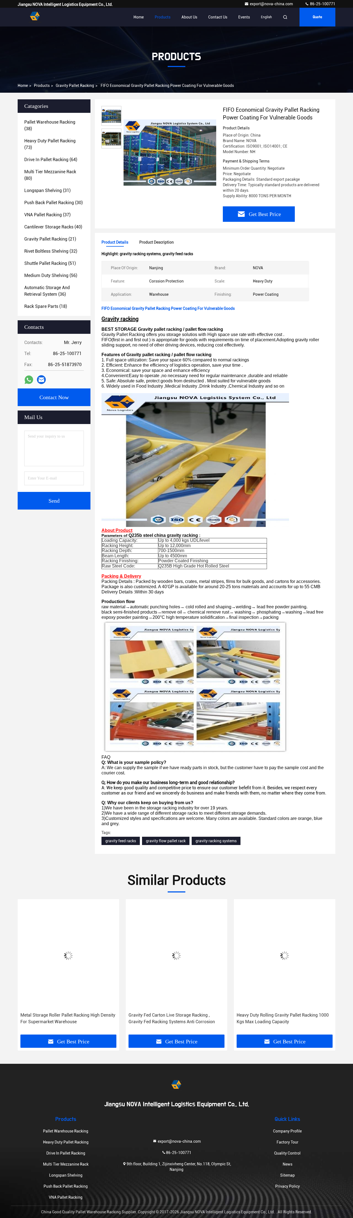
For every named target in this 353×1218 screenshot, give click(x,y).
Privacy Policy (287, 1186)
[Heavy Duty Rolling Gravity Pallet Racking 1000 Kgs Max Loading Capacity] (176, 956)
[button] (28, 969)
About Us (189, 17)
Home (138, 17)
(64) (50, 159)
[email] (41, 379)
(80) (50, 175)
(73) (50, 144)
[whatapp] (28, 379)
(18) (45, 306)
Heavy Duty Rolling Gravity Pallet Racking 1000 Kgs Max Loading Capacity (175, 1018)
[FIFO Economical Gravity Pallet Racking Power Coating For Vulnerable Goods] (170, 152)
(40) (53, 227)
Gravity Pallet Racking (75, 85)
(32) (50, 251)
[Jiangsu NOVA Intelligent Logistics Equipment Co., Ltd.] (35, 17)
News (287, 1164)
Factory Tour (287, 1142)
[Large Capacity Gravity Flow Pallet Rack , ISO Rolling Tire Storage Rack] (285, 956)
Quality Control (287, 1153)
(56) (50, 275)
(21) (50, 239)
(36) (47, 291)
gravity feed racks (120, 841)
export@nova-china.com (272, 4)
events (244, 17)
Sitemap (287, 1175)
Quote (317, 17)
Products (162, 17)
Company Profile (287, 1131)
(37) (47, 214)
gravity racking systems (216, 841)
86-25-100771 (322, 4)
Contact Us (217, 17)
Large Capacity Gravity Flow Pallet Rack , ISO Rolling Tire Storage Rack (281, 1018)
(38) (49, 125)
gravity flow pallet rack (166, 841)
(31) (47, 190)
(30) (53, 202)
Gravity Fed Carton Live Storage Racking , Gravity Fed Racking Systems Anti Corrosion (63, 1018)
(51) (50, 263)
